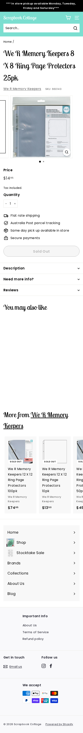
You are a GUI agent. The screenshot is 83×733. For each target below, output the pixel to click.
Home (7, 42)
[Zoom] (67, 152)
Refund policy (33, 639)
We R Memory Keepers (22, 88)
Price (7, 170)
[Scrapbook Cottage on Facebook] (51, 665)
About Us (30, 625)
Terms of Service (36, 632)
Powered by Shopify (59, 724)
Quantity (11, 194)
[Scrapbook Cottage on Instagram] (44, 665)
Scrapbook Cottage (19, 18)
